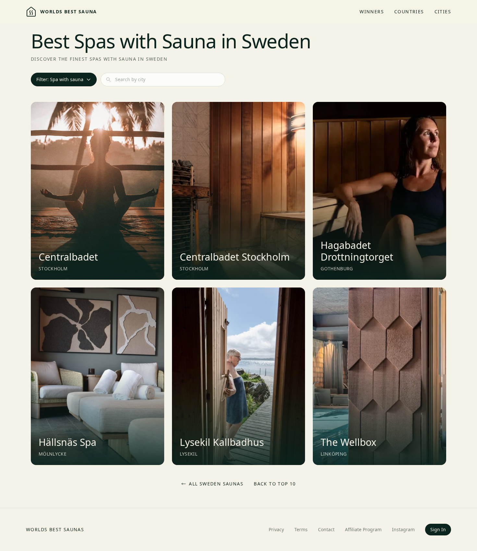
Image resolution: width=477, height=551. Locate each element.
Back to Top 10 (275, 484)
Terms (301, 529)
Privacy (276, 529)
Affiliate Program (363, 529)
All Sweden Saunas (216, 484)
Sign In (438, 529)
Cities (442, 11)
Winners (372, 11)
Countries (409, 11)
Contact (326, 529)
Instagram (403, 529)
